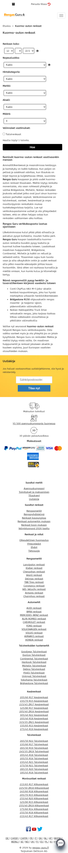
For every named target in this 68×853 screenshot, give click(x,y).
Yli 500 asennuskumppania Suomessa (34, 423)
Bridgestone (38, 250)
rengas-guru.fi (40, 847)
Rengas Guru (20, 330)
